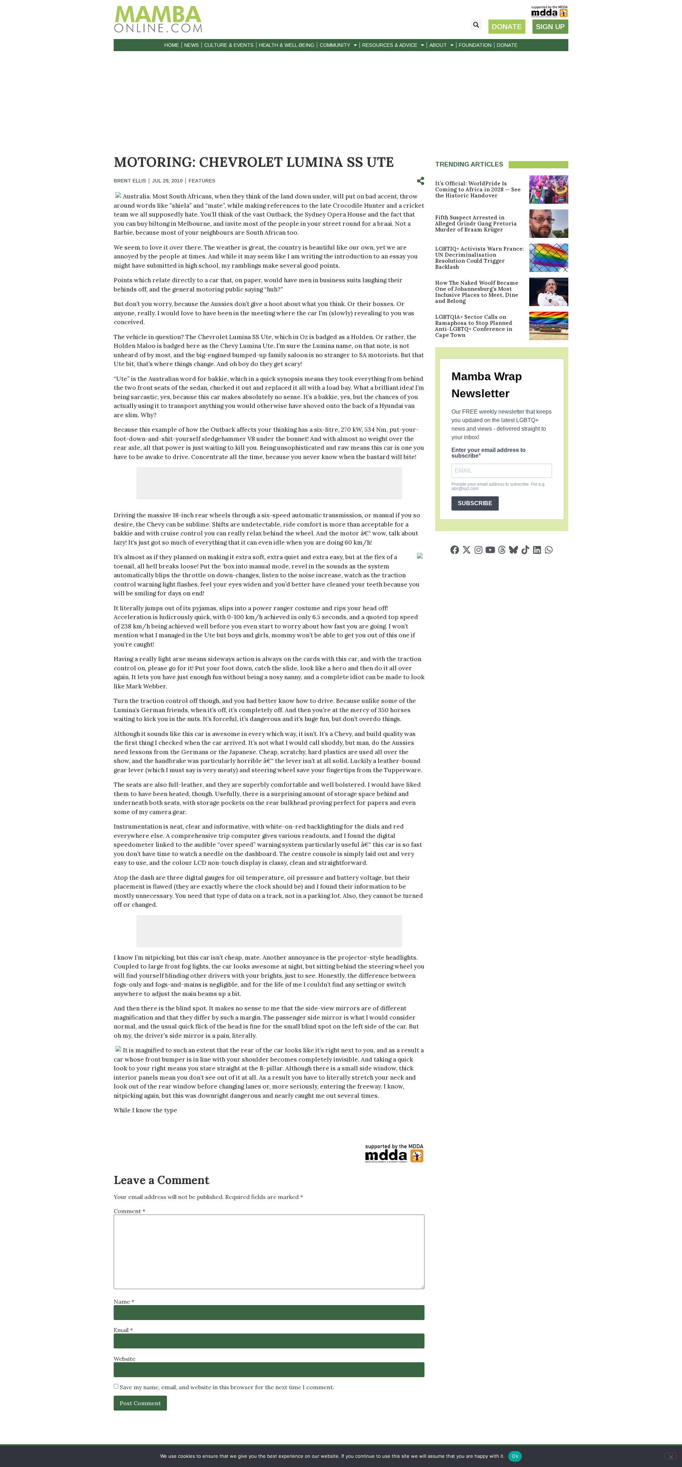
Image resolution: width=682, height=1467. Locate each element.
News (191, 45)
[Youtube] (490, 549)
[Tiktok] (525, 549)
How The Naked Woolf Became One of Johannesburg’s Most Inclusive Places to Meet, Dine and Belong (476, 291)
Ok (515, 1456)
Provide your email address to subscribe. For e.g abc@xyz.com (498, 486)
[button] (476, 25)
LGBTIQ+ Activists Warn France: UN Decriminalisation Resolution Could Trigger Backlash (479, 257)
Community (335, 45)
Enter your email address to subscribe (488, 453)
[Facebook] (454, 549)
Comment (129, 1211)
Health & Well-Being (286, 45)
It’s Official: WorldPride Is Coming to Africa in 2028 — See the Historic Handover (478, 189)
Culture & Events (229, 45)
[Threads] (501, 549)
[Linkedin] (536, 549)
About (438, 45)
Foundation (475, 45)
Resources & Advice (389, 45)
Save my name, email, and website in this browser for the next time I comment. (227, 1387)
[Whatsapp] (548, 549)
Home (171, 45)
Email (123, 1330)
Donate (507, 45)
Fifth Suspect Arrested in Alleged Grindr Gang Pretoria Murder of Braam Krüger (476, 223)
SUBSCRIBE (475, 503)
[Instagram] (478, 549)
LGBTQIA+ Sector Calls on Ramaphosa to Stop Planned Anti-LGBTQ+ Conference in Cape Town (473, 325)
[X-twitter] (466, 549)
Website (124, 1359)
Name (124, 1301)
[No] (671, 1456)
